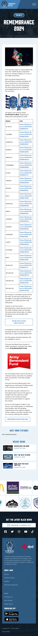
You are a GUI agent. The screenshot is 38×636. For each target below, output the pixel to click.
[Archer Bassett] (16, 488)
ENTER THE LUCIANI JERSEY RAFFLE (19, 322)
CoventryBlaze (11, 4)
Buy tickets (8, 600)
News (6, 593)
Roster (6, 581)
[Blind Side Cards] (9, 503)
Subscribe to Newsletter (21, 525)
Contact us (8, 597)
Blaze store (8, 604)
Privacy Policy (6, 631)
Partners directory (11, 585)
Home (6, 574)
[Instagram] (19, 531)
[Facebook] (5, 531)
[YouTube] (25, 531)
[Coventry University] (29, 488)
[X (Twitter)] (12, 531)
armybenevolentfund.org (17, 419)
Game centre (9, 578)
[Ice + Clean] (22, 503)
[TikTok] (32, 531)
